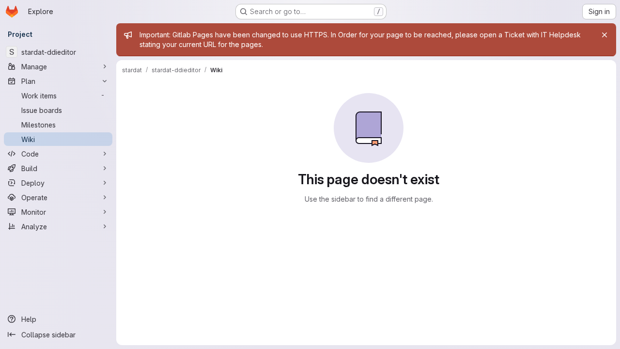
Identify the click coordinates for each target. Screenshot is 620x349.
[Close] (604, 35)
